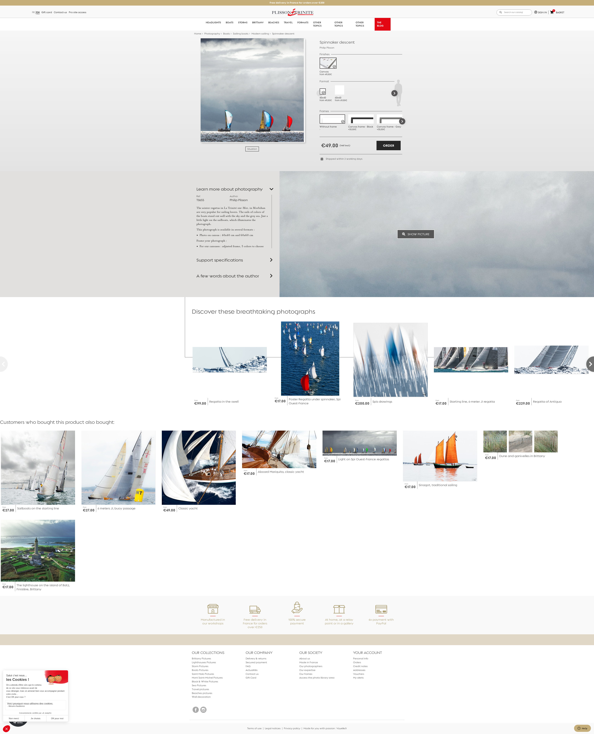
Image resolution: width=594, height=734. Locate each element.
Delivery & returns (256, 658)
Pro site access (77, 12)
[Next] (394, 93)
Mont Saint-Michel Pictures (207, 677)
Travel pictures (200, 689)
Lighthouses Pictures (204, 662)
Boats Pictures (200, 670)
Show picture (418, 234)
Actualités (252, 670)
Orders (357, 662)
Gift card (46, 12)
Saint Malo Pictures (203, 673)
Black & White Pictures (205, 681)
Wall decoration (201, 696)
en (38, 12)
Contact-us (60, 12)
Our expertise (307, 670)
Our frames (305, 673)
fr (33, 12)
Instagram (203, 710)
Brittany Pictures (201, 658)
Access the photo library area (316, 677)
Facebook (196, 710)
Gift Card (251, 677)
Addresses (359, 670)
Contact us (252, 673)
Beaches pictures (202, 693)
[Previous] (319, 93)
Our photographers (310, 666)
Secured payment (256, 662)
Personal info (360, 658)
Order (388, 145)
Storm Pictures (200, 666)
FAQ (248, 666)
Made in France (308, 662)
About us (304, 658)
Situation (252, 149)
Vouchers (358, 673)
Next (402, 121)
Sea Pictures (199, 685)
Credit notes (360, 666)
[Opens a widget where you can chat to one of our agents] (582, 728)
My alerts (358, 677)
